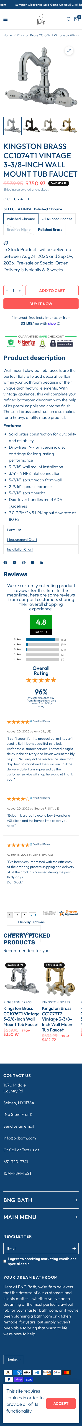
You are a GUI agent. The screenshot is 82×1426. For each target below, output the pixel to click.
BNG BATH (18, 1200)
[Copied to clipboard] (42, 562)
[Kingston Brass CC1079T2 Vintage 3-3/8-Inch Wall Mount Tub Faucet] (60, 979)
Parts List (14, 530)
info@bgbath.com (19, 1138)
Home (7, 35)
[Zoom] (69, 50)
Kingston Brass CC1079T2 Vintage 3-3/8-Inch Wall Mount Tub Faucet (58, 1019)
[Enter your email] (74, 1248)
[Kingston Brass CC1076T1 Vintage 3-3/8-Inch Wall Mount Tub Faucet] (21, 979)
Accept (61, 1403)
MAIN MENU (19, 1217)
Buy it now (40, 303)
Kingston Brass (17, 1002)
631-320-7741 (15, 1161)
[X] (15, 562)
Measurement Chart (22, 539)
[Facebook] (6, 562)
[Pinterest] (25, 562)
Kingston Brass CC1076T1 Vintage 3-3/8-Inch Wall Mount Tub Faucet (21, 1016)
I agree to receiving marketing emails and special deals (42, 1261)
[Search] (69, 19)
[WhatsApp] (33, 562)
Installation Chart (20, 549)
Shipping (9, 189)
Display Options (31, 922)
